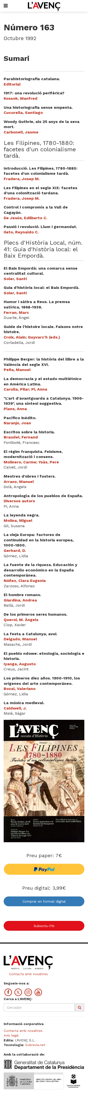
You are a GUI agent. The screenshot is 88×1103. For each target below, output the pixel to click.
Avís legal (11, 1035)
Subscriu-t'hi (44, 926)
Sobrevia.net (35, 1045)
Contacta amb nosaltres (28, 974)
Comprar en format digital (44, 901)
